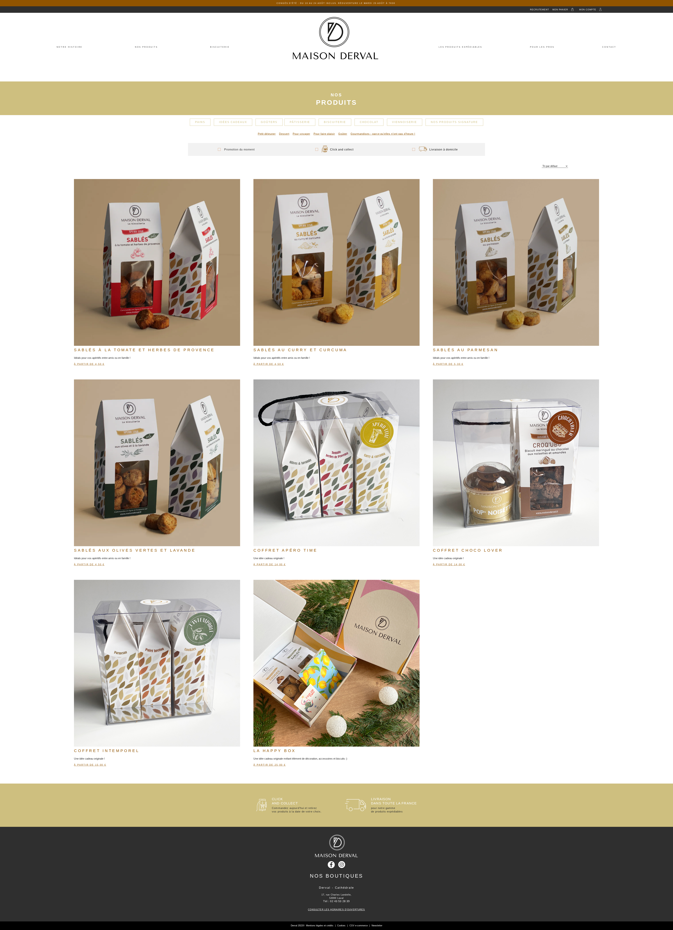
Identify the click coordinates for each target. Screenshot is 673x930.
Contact (609, 47)
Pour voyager (301, 133)
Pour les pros (542, 47)
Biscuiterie (219, 47)
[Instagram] (341, 864)
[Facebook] (331, 864)
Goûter (342, 133)
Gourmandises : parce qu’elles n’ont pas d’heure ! (383, 133)
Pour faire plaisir (324, 133)
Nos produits (146, 47)
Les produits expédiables (460, 47)
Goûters (269, 122)
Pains (200, 122)
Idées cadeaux (233, 122)
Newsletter (377, 925)
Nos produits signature (454, 122)
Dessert (284, 133)
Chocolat (369, 122)
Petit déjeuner (267, 133)
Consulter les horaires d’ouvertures (336, 909)
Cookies (341, 925)
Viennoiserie (404, 122)
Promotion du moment (239, 149)
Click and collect (341, 149)
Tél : (336, 901)
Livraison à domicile (443, 149)
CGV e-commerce (358, 925)
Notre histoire (70, 47)
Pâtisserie (300, 122)
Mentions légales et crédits (319, 925)
